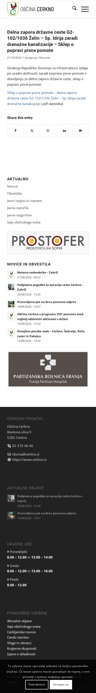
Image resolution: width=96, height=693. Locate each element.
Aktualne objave (19, 621)
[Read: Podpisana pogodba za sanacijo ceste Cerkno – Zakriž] (11, 287)
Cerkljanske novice (21, 632)
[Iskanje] (72, 9)
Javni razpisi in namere (24, 200)
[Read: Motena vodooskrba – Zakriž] (11, 275)
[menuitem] (72, 9)
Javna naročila (18, 208)
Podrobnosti (37, 684)
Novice (12, 186)
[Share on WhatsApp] (48, 131)
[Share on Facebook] (15, 131)
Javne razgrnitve (19, 215)
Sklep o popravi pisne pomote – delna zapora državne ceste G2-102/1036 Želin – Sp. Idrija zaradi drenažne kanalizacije (46, 98)
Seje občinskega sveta (23, 222)
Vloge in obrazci (19, 643)
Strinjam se (61, 684)
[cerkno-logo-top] (39, 9)
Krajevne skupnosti (21, 648)
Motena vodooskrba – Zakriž (37, 272)
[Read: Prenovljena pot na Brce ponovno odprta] (11, 304)
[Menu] (83, 9)
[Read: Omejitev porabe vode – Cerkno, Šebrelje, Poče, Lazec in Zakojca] (11, 333)
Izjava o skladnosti (21, 654)
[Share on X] (32, 131)
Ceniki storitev (18, 637)
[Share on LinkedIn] (64, 131)
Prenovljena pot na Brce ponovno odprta (46, 302)
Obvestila (44, 57)
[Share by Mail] (81, 131)
